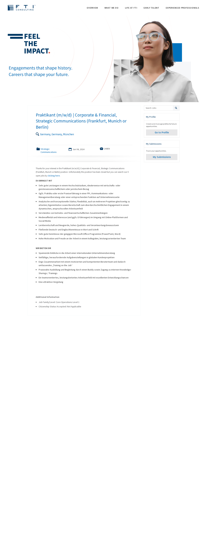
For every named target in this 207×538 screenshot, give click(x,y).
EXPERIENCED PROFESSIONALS (182, 7)
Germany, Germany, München (57, 134)
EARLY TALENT (151, 7)
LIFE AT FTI (131, 7)
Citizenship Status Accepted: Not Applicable (60, 306)
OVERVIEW (92, 7)
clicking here (54, 175)
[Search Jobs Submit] (176, 108)
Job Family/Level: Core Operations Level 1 (59, 302)
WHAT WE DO (111, 7)
